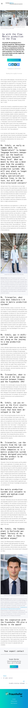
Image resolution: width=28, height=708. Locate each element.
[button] (1, 3)
